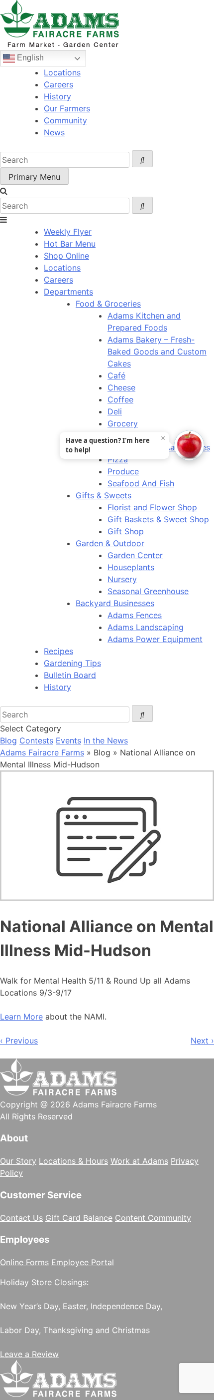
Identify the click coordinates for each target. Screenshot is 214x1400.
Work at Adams (139, 1161)
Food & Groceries (108, 304)
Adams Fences (134, 615)
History (57, 96)
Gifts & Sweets (103, 495)
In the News (106, 740)
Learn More (21, 1017)
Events (68, 740)
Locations (62, 72)
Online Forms (24, 1262)
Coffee (120, 399)
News (54, 132)
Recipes (58, 651)
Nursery (122, 579)
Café (116, 375)
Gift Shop (125, 531)
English (29, 57)
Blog (8, 740)
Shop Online (66, 256)
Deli (114, 411)
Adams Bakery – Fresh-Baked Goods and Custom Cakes (157, 351)
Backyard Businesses (115, 603)
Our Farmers (67, 108)
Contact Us (21, 1218)
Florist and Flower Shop (152, 507)
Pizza (117, 459)
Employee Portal (82, 1262)
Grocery (122, 423)
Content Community (153, 1218)
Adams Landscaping (145, 627)
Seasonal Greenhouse (148, 591)
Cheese (121, 387)
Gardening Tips (72, 663)
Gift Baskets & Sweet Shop (158, 519)
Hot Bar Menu (70, 244)
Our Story (18, 1161)
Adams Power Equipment (155, 639)
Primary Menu (34, 177)
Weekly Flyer (68, 232)
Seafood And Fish (140, 483)
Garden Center (135, 555)
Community (65, 120)
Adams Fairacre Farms (42, 752)
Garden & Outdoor (110, 543)
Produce (123, 471)
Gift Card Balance (78, 1218)
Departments (68, 292)
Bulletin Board (70, 675)
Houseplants (130, 567)
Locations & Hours (73, 1161)
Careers (58, 84)
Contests (36, 740)
